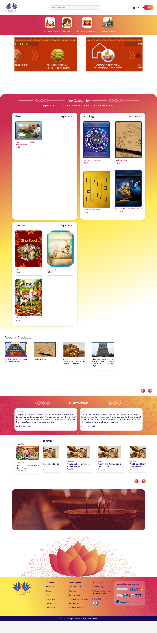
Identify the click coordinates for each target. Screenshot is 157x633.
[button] (18, 55)
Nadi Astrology (40, 359)
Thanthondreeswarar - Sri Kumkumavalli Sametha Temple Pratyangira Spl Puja (103, 362)
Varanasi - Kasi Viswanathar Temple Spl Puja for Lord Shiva (74, 361)
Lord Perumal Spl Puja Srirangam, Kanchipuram (16, 360)
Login (148, 7)
